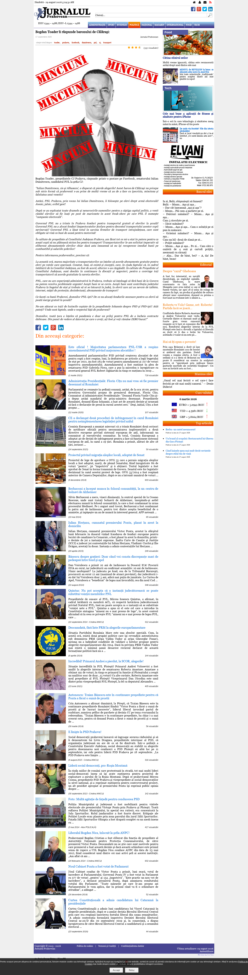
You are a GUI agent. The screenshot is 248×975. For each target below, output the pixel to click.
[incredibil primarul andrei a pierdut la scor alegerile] (50, 689)
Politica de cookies (85, 946)
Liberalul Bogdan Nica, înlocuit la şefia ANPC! (99, 833)
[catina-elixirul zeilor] (188, 54)
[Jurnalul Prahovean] (194, 2)
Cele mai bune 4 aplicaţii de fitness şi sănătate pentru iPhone (188, 115)
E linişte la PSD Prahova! (84, 732)
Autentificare (206, 951)
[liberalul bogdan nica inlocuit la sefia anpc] (50, 860)
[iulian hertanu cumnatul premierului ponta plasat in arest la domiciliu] (50, 550)
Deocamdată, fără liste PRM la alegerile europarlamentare (106, 627)
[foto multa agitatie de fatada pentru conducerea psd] (50, 826)
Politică (134, 25)
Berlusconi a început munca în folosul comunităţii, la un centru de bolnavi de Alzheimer (113, 490)
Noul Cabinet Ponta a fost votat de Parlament (98, 866)
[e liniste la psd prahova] (50, 759)
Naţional (147, 25)
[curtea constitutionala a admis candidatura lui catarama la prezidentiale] (50, 927)
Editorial (206, 264)
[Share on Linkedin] (210, 10)
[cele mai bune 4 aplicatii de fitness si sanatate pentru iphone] (188, 110)
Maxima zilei (203, 374)
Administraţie (97, 25)
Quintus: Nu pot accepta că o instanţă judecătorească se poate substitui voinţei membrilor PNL (113, 592)
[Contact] (204, 2)
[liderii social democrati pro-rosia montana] (50, 793)
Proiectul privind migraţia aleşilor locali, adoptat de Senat (106, 455)
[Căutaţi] (209, 16)
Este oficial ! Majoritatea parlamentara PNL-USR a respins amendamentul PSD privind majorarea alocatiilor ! (113, 348)
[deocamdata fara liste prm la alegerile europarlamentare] (50, 655)
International (175, 25)
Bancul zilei (204, 191)
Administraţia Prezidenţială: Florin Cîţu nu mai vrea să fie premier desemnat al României (113, 382)
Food (189, 25)
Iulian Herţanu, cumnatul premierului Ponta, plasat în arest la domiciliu (113, 524)
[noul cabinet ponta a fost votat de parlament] (50, 894)
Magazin (159, 25)
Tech (197, 25)
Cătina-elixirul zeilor (175, 57)
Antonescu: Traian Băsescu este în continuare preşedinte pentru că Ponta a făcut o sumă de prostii (113, 696)
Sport (111, 25)
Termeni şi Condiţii (107, 946)
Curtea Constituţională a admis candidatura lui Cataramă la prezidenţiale (113, 901)
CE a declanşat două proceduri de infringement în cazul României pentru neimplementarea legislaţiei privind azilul (113, 419)
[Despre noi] (200, 2)
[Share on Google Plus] (199, 10)
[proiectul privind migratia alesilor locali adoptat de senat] (50, 482)
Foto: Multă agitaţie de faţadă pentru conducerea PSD (104, 799)
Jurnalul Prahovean (149, 37)
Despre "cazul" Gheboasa (179, 271)
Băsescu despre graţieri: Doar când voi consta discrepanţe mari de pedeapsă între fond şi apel (113, 558)
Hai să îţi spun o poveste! (179, 342)
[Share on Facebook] (193, 10)
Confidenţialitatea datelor (132, 946)
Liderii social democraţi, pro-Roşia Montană (97, 765)
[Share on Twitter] (204, 10)
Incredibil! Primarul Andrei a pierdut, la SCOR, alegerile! (106, 661)
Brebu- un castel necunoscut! (181, 431)
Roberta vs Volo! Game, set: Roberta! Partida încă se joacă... (188, 306)
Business (122, 25)
